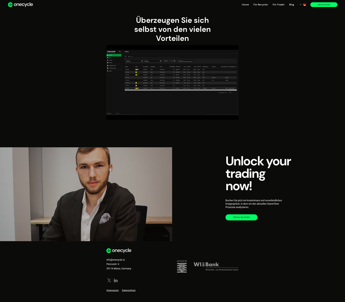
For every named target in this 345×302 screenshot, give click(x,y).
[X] (109, 280)
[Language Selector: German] (303, 4)
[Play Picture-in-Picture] (230, 116)
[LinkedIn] (115, 280)
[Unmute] (114, 116)
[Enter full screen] (235, 116)
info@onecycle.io (115, 259)
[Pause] (110, 116)
